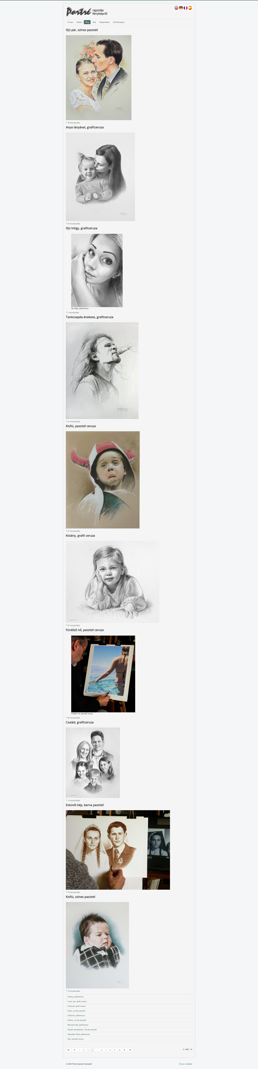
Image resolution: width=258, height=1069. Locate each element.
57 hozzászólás (74, 625)
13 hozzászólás (74, 800)
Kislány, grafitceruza (75, 996)
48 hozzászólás (74, 122)
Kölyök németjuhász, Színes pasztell (82, 1029)
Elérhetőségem (119, 22)
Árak (94, 22)
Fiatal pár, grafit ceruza (76, 1006)
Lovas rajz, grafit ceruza (77, 1001)
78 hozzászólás (74, 892)
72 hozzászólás (74, 991)
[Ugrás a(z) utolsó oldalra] (130, 1050)
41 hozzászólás (74, 421)
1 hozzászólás (73, 312)
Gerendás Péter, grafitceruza (79, 1034)
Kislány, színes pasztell (77, 1020)
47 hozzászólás (74, 531)
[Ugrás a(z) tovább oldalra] (125, 1050)
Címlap (70, 22)
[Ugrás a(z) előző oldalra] (74, 1050)
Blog (87, 22)
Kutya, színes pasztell (76, 1010)
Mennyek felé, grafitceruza (78, 1024)
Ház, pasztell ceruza (76, 1039)
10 (119, 1050)
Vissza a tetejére (185, 1064)
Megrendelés (105, 22)
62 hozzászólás (74, 717)
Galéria (79, 22)
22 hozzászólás (74, 223)
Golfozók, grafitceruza (76, 1015)
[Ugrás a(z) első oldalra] (69, 1050)
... (97, 1050)
